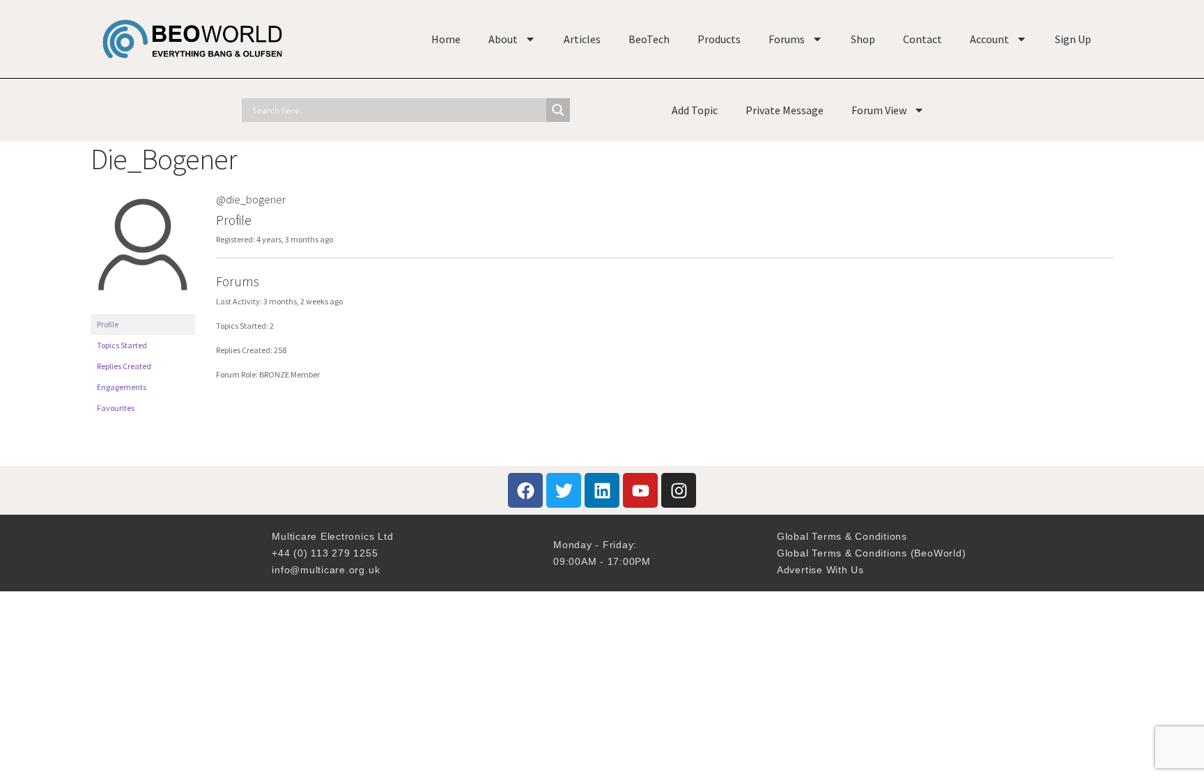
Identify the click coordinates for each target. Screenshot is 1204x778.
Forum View (878, 110)
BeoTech (649, 39)
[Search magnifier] (558, 110)
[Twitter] (563, 490)
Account (989, 39)
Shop (863, 39)
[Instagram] (678, 490)
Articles (582, 39)
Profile (107, 324)
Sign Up (1073, 39)
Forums (787, 39)
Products (719, 39)
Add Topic (695, 110)
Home (446, 39)
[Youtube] (640, 490)
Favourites (115, 408)
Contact (922, 39)
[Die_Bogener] (143, 307)
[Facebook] (525, 490)
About (503, 39)
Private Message (785, 110)
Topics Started (122, 345)
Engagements (121, 387)
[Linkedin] (602, 490)
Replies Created (124, 366)
